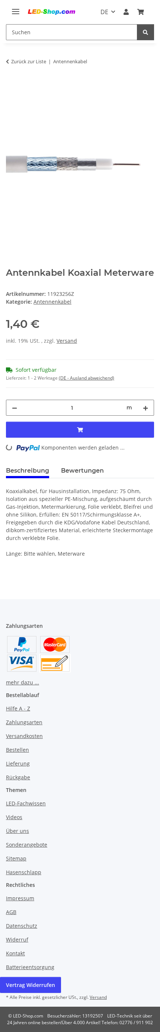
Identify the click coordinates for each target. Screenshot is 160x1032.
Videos (14, 817)
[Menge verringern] (14, 407)
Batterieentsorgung (30, 967)
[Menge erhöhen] (145, 407)
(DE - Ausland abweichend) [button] (86, 378)
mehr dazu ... (22, 682)
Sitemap (16, 858)
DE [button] (104, 12)
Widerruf (17, 939)
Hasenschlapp (23, 872)
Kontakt (15, 953)
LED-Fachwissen (26, 803)
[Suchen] (145, 32)
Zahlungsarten (24, 722)
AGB (11, 912)
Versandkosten (24, 735)
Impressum (20, 898)
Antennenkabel (52, 301)
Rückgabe (18, 777)
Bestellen (17, 749)
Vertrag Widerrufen (30, 984)
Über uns (17, 830)
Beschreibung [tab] (27, 470)
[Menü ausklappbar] (15, 8)
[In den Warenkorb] (12, 85)
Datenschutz (21, 925)
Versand (67, 340)
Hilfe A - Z (18, 708)
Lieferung (18, 763)
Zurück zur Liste (28, 61)
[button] (126, 11)
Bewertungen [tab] (82, 470)
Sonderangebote (26, 844)
